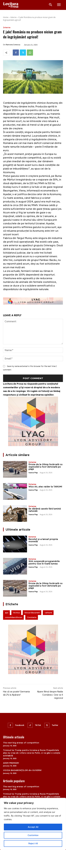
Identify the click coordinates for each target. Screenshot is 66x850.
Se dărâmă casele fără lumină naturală (45, 509)
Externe (32, 537)
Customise (33, 835)
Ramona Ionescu (13, 45)
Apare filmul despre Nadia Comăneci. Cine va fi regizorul (50, 694)
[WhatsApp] (30, 52)
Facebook (19, 725)
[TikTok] (30, 725)
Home (5, 17)
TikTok (38, 725)
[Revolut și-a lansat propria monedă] (15, 544)
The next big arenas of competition (21, 742)
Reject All (33, 843)
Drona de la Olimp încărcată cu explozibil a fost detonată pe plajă (45, 466)
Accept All (33, 827)
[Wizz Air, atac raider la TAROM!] (15, 491)
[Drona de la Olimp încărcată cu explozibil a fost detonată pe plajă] (15, 469)
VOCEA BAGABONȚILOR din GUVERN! (22, 770)
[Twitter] (23, 52)
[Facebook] (16, 52)
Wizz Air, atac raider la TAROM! (45, 486)
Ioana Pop (33, 472)
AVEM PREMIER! (11, 763)
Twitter (55, 725)
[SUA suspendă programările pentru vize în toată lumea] (15, 566)
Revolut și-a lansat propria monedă (43, 540)
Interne (13, 17)
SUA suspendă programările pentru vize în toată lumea (44, 562)
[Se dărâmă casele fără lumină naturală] (15, 513)
